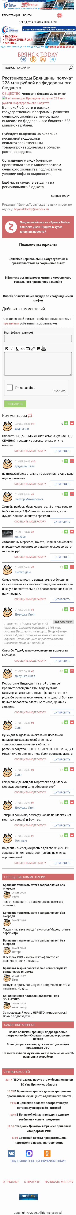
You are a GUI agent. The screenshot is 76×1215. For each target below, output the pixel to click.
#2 (32, 802)
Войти (27, 15)
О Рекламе (11, 1181)
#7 (32, 567)
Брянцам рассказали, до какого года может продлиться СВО (38, 1046)
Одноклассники (47, 1153)
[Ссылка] (33, 348)
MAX (29, 1153)
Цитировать (62, 451)
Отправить (15, 404)
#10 (33, 461)
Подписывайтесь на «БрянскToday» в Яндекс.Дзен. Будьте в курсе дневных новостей (45, 227)
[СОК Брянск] (38, 4)
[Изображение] (27, 348)
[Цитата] (38, 348)
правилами (11, 323)
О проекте (32, 1181)
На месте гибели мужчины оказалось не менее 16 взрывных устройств (38, 1054)
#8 (32, 532)
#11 (33, 423)
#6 (32, 609)
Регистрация (11, 15)
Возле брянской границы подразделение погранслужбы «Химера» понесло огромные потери (38, 1035)
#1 (32, 835)
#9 (32, 494)
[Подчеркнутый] (17, 348)
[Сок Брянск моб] (38, 37)
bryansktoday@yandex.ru (31, 209)
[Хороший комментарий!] (66, 423)
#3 (32, 769)
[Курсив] (12, 348)
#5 (32, 671)
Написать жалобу (59, 1181)
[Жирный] (6, 348)
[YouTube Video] (43, 348)
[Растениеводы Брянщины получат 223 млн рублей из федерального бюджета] (38, 100)
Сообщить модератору (30, 450)
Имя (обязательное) (18, 332)
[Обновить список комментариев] (30, 415)
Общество (11, 94)
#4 (32, 723)
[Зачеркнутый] (22, 348)
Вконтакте (11, 1153)
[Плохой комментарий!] (72, 423)
